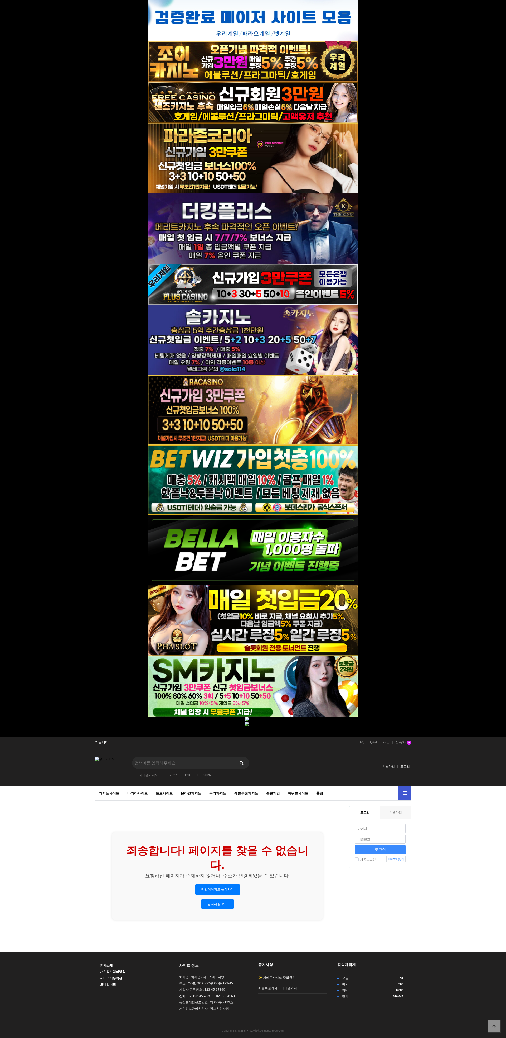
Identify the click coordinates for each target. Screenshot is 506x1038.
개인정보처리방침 (112, 972)
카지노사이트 (109, 793)
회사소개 (106, 965)
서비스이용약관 (111, 978)
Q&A (373, 742)
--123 (186, 775)
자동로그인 (368, 859)
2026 (207, 775)
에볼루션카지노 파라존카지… (279, 988)
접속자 (402, 742)
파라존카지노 (148, 775)
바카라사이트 (137, 793)
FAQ (361, 742)
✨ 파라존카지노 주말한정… (278, 977)
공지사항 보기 (217, 904)
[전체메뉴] (404, 793)
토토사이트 (164, 793)
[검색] (241, 763)
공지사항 (265, 965)
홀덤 (319, 793)
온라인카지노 (191, 793)
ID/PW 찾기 (396, 859)
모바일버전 (108, 984)
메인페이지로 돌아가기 (217, 889)
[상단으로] (494, 1026)
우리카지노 (217, 793)
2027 (173, 775)
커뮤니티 (102, 742)
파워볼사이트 (298, 793)
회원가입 (388, 766)
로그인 (405, 766)
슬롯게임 (273, 793)
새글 (386, 742)
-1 (196, 775)
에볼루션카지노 (246, 793)
